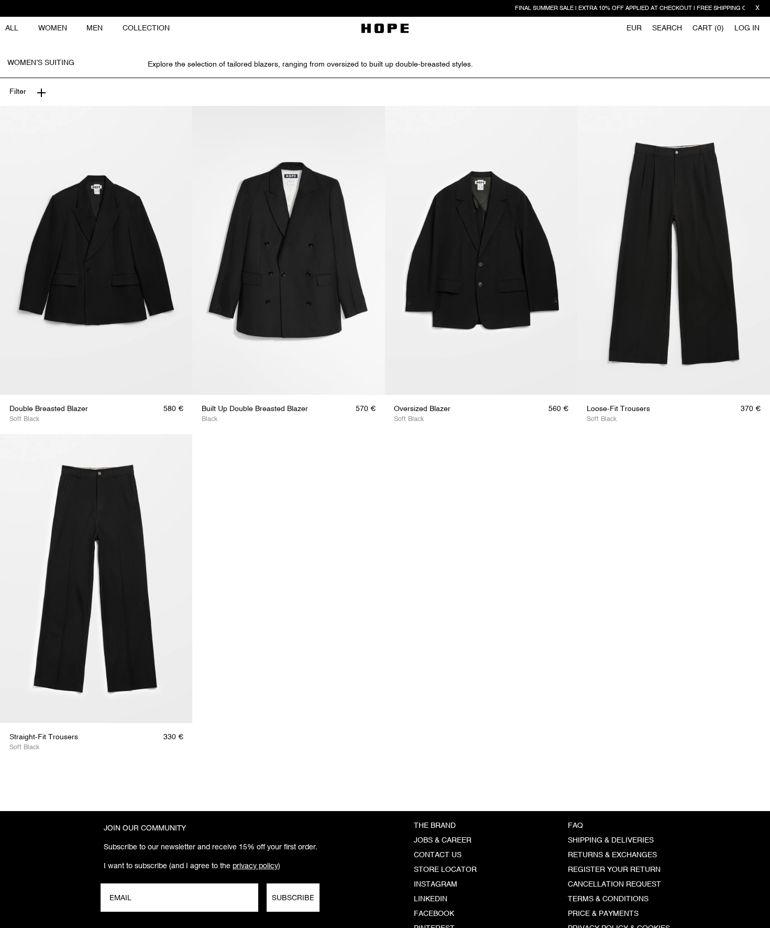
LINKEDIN (430, 899)
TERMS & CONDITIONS (608, 899)
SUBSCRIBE (293, 897)
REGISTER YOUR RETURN (614, 869)
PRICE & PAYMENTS (603, 914)
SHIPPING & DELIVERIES (611, 840)
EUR (634, 28)
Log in (747, 28)
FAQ (575, 825)
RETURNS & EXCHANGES (612, 855)
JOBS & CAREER (442, 840)
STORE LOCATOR (445, 869)
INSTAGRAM (435, 884)
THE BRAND (435, 825)
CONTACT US (437, 855)
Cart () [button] (708, 28)
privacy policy (255, 865)
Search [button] (667, 28)
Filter (17, 91)
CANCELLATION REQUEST (614, 884)
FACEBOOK (434, 914)
